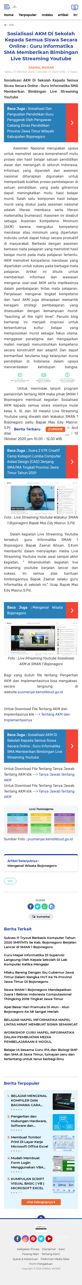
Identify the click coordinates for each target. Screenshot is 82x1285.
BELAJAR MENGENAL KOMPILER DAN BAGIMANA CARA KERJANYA (29, 1100)
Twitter (43, 1244)
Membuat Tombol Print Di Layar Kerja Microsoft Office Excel (29, 1141)
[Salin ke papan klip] (52, 906)
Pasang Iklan (30, 1254)
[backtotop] (41, 1219)
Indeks (47, 15)
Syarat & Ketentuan (25, 1259)
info (76, 15)
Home (9, 15)
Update (57, 429)
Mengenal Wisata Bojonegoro (32, 866)
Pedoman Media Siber (55, 1259)
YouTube (51, 1244)
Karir (62, 1249)
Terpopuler (28, 15)
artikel (63, 15)
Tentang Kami (51, 1254)
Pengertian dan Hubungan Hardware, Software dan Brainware (29, 1121)
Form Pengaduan (41, 1263)
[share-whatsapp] (45, 906)
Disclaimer (49, 1249)
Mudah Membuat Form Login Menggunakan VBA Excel (27, 1162)
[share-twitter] (38, 906)
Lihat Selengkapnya (40, 1202)
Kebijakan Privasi (28, 1249)
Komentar (43, 916)
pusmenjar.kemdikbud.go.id (40, 692)
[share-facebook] (31, 906)
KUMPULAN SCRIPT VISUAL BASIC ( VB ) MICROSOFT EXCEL (27, 1183)
